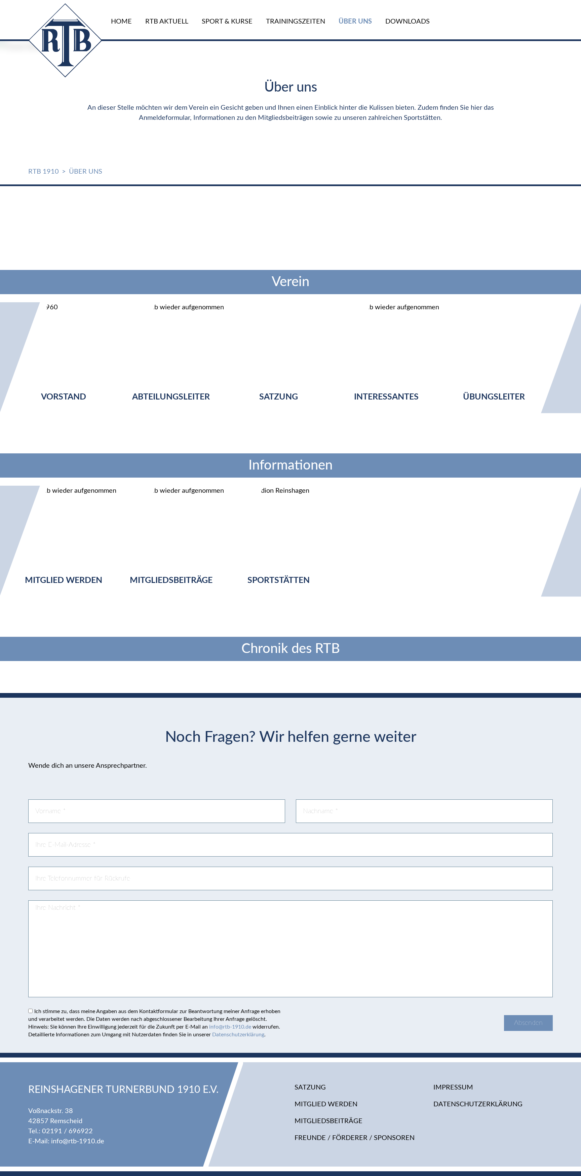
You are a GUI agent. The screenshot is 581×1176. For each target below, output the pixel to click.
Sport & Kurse (227, 21)
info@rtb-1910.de (230, 1027)
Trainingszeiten (295, 21)
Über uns (355, 21)
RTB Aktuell (166, 21)
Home (121, 21)
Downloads (407, 21)
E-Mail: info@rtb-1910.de (66, 1141)
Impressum (453, 1087)
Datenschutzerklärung (238, 1034)
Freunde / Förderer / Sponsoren (355, 1138)
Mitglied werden (326, 1104)
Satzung (310, 1087)
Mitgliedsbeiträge (328, 1121)
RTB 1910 (43, 171)
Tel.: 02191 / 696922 (60, 1131)
